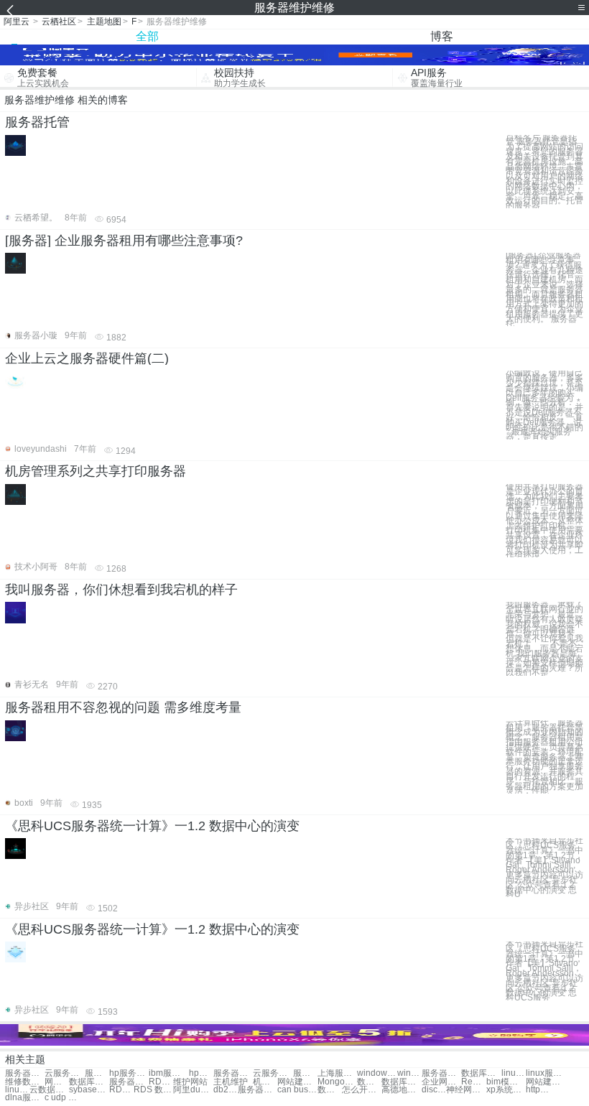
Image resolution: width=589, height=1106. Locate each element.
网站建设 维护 (297, 1082)
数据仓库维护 (369, 1082)
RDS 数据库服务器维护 (161, 1082)
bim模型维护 (506, 1082)
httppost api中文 (538, 1090)
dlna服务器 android (25, 1098)
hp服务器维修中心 (129, 1073)
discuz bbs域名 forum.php (434, 1090)
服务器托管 (37, 122)
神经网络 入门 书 (466, 1090)
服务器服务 (257, 1090)
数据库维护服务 (88, 1082)
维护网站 (190, 1082)
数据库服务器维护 (481, 1073)
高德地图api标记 (401, 1090)
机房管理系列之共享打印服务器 (95, 471)
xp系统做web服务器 (506, 1090)
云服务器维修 (64, 1073)
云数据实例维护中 (49, 1090)
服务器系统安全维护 (441, 1073)
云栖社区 (59, 22)
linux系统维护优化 (17, 1090)
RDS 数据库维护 (153, 1090)
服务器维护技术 (233, 1073)
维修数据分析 (25, 1082)
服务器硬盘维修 (97, 1073)
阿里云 (16, 22)
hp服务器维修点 (201, 1073)
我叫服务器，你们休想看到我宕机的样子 (121, 589)
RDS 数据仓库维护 (121, 1090)
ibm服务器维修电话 (168, 1073)
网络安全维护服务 (57, 1082)
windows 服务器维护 (409, 1073)
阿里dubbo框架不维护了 (193, 1090)
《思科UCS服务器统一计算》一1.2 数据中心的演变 (152, 826)
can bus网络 (297, 1090)
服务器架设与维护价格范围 (129, 1082)
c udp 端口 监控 (64, 1098)
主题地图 (104, 22)
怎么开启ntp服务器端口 (361, 1090)
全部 (147, 36)
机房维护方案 (265, 1082)
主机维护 (230, 1082)
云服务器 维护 (272, 1073)
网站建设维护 (545, 1082)
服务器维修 (25, 1073)
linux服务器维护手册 (545, 1073)
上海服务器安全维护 (337, 1073)
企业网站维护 (441, 1082)
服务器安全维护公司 (305, 1073)
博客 (441, 36)
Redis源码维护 (473, 1082)
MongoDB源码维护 (337, 1082)
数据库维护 (401, 1082)
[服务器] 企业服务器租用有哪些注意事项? (124, 240)
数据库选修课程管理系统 (329, 1090)
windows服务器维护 (376, 1073)
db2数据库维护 (225, 1090)
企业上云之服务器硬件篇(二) (87, 358)
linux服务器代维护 (513, 1073)
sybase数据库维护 (88, 1090)
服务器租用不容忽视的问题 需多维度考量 (123, 707)
